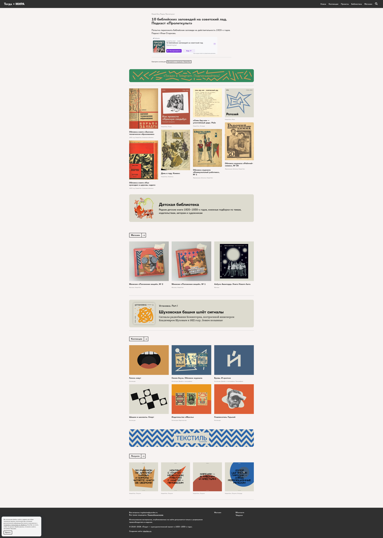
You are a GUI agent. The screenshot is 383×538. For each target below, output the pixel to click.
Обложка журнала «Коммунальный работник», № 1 (206, 172)
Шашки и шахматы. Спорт (141, 417)
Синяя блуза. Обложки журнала (187, 378)
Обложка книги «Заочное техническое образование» (141, 133)
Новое (323, 4)
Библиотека (356, 4)
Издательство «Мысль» (183, 417)
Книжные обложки (147, 137)
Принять (8, 532)
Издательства (183, 420)
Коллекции (333, 4)
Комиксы (170, 176)
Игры (233, 119)
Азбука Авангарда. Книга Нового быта (232, 284)
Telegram (239, 515)
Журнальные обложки (231, 169)
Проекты (345, 4)
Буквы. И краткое (222, 378)
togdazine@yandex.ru (149, 512)
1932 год (132, 137)
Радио (162, 14)
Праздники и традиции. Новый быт (179, 62)
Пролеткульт (170, 14)
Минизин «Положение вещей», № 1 (189, 284)
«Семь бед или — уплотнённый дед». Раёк (204, 121)
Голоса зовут (135, 378)
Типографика (239, 381)
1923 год (132, 188)
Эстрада (202, 126)
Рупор (170, 126)
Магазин (368, 4)
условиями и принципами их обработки (15, 525)
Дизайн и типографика (185, 381)
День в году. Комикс (170, 173)
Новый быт (155, 14)
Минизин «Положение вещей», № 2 (146, 284)
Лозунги (138, 493)
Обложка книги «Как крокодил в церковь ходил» (142, 183)
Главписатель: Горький (224, 417)
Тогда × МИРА (14, 3)
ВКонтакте (240, 512)
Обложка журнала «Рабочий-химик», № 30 (239, 164)
